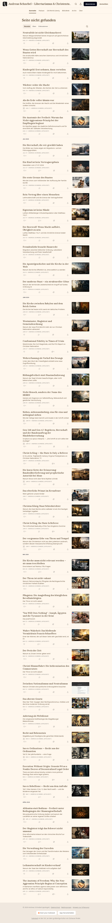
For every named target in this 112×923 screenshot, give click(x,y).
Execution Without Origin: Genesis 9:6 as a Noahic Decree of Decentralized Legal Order (46, 767)
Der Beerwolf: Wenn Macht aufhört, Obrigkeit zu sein (41, 228)
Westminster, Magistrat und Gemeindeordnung (37, 322)
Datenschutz (55, 907)
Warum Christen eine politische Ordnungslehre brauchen (44, 686)
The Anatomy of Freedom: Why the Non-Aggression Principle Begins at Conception (45, 882)
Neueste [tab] (27, 26)
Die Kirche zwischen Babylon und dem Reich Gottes (43, 305)
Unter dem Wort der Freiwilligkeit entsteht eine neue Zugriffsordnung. (42, 362)
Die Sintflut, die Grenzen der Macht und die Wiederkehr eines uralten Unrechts (46, 104)
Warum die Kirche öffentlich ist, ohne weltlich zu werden (44, 270)
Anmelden (104, 4)
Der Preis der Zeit (32, 650)
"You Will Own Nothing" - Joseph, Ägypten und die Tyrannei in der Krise (44, 614)
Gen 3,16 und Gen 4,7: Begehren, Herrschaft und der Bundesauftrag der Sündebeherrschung (45, 433)
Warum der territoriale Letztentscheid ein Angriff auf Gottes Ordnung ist (45, 285)
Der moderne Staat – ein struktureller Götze (46, 281)
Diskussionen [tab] (43, 26)
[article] (56, 38)
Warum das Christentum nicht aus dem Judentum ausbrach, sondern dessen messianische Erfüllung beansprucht (45, 542)
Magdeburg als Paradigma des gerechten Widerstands (43, 736)
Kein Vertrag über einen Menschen (41, 194)
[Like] (24, 43)
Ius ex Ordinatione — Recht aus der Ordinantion (41, 750)
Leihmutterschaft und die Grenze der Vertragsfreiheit (43, 197)
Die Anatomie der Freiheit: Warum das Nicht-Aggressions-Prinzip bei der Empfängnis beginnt (43, 120)
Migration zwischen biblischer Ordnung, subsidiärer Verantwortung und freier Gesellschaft (42, 251)
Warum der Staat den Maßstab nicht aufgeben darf (42, 868)
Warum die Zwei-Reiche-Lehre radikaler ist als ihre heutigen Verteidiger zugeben (45, 510)
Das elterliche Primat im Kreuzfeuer (42, 490)
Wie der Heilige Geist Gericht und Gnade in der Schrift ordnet (46, 418)
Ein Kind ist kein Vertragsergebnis (41, 162)
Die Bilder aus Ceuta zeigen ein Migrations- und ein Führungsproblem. (42, 149)
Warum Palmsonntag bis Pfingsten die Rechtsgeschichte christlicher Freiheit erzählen (44, 582)
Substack (35, 918)
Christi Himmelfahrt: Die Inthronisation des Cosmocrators (46, 667)
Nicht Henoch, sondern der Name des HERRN (42, 393)
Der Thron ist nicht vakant (37, 578)
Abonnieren (90, 4)
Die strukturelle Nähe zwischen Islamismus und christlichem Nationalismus (45, 56)
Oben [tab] (34, 26)
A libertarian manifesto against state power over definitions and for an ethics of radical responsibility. (45, 887)
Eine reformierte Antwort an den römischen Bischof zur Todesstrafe (43, 835)
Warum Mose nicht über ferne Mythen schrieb (40, 479)
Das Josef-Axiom (29, 619)
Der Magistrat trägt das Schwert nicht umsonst (43, 830)
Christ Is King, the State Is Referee (41, 523)
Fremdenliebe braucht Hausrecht (40, 247)
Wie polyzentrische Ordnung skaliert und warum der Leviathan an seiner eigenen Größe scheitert (42, 815)
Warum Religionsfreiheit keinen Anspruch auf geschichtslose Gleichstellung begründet (45, 37)
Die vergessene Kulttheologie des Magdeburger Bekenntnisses (41, 720)
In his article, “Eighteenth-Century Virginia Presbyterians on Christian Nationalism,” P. (45, 457)
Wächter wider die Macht (36, 85)
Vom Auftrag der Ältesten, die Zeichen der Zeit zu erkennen (45, 88)
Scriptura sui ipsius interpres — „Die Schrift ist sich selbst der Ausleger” (45, 440)
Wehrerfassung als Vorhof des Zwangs (43, 358)
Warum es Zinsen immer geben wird (36, 653)
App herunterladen (67, 913)
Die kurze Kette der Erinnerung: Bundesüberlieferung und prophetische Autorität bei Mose (43, 473)
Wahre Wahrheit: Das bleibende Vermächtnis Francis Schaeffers (39, 632)
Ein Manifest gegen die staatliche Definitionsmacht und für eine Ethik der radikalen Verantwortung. (45, 127)
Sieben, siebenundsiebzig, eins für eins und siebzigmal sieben (45, 413)
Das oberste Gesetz (32, 699)
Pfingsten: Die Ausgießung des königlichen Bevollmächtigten (45, 596)
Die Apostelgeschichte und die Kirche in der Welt (46, 265)
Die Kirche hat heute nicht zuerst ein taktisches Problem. (44, 309)
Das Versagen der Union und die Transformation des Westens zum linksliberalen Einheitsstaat (46, 852)
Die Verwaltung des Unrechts (38, 848)
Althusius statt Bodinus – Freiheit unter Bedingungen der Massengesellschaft (43, 809)
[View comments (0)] (38, 43)
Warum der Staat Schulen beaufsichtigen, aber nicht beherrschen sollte (42, 379)
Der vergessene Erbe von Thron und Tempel (46, 538)
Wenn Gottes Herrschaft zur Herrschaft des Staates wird (45, 51)
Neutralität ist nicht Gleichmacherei (42, 32)
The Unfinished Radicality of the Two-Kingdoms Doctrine (44, 526)
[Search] (76, 4)
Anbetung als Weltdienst (35, 716)
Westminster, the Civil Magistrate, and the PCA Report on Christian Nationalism (44, 345)
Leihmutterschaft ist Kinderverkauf (41, 865)
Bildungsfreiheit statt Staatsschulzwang (44, 375)
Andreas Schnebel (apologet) (39, 40)
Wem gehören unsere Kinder (33, 494)
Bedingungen (66, 907)
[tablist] (36, 26)
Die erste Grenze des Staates (37, 177)
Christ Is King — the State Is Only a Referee (45, 453)
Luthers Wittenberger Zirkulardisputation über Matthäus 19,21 (44, 214)
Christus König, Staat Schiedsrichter (42, 506)
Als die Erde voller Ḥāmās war (38, 100)
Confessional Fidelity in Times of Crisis (43, 341)
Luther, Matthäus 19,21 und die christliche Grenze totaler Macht (44, 234)
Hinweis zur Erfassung (81, 907)
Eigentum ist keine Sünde (36, 210)
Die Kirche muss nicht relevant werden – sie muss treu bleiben (44, 562)
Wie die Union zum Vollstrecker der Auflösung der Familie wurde (44, 181)
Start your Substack (47, 913)
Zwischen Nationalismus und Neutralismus (45, 683)
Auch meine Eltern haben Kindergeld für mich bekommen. (45, 72)
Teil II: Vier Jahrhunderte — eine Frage (37, 754)
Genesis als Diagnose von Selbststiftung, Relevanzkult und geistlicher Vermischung (44, 399)
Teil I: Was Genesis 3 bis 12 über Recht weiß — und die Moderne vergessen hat (43, 790)
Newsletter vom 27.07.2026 (33, 165)
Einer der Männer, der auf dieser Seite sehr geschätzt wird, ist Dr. (46, 637)
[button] (33, 10)
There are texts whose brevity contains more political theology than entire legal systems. (43, 773)
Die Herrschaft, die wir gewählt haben (43, 145)
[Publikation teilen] (80, 4)
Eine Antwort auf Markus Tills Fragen (37, 566)
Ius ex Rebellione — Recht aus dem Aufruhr (45, 786)
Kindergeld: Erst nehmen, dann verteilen (44, 69)
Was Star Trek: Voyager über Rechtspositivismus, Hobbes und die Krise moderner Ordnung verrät (46, 703)
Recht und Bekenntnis (34, 733)
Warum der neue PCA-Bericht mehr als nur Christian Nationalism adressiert (42, 328)
